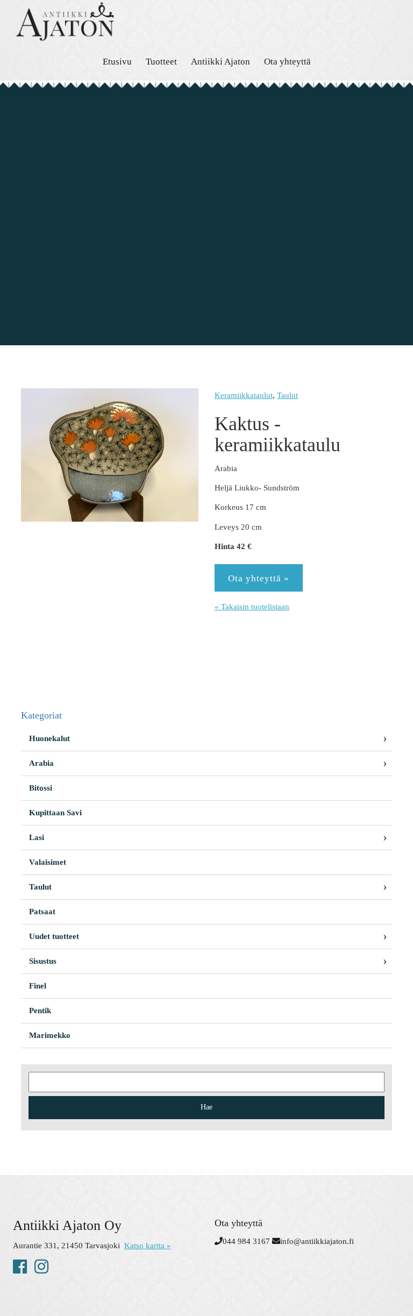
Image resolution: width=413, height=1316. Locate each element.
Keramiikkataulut (244, 395)
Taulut (287, 395)
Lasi (36, 837)
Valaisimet (47, 862)
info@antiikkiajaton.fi (317, 1241)
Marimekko (49, 1035)
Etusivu (117, 61)
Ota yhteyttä (287, 61)
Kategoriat (41, 715)
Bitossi (40, 788)
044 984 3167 (246, 1241)
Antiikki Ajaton (220, 61)
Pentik (40, 1010)
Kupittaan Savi (55, 812)
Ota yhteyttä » (258, 578)
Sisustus (42, 961)
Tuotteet (161, 61)
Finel (37, 985)
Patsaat (42, 911)
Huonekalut (49, 738)
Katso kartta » (147, 1245)
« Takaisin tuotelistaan (252, 606)
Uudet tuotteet (54, 936)
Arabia (41, 763)
